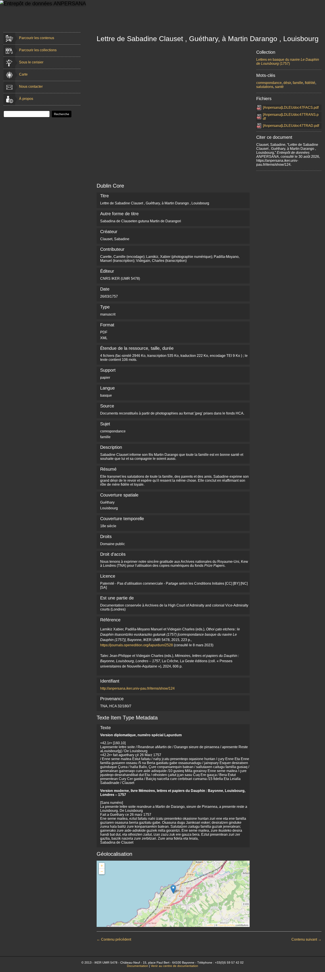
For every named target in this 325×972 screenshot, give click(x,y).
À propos (26, 99)
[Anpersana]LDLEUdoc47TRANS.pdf (291, 116)
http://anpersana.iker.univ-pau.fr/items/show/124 (137, 688)
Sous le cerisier (31, 62)
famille (298, 83)
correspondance (269, 83)
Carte (23, 74)
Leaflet (210, 925)
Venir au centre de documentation (174, 966)
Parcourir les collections (38, 50)
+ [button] (102, 865)
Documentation (137, 966)
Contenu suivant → (306, 939)
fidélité (310, 83)
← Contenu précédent (114, 939)
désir (287, 83)
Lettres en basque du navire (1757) (287, 61)
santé (279, 87)
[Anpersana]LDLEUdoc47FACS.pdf (291, 107)
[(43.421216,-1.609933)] (173, 889)
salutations (264, 87)
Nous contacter (31, 86)
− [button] (102, 871)
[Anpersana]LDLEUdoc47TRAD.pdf (291, 125)
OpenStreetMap (226, 925)
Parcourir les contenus (36, 38)
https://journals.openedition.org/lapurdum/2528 (136, 645)
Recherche (61, 114)
